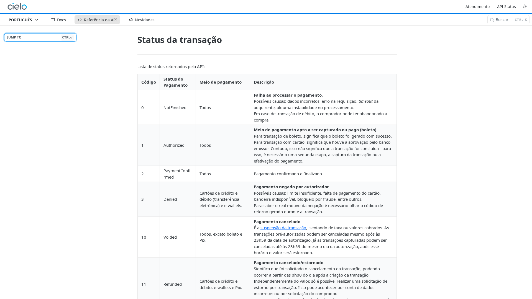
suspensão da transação (283, 227)
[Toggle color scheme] (524, 6)
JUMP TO (39, 37)
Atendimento (478, 6)
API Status (506, 6)
